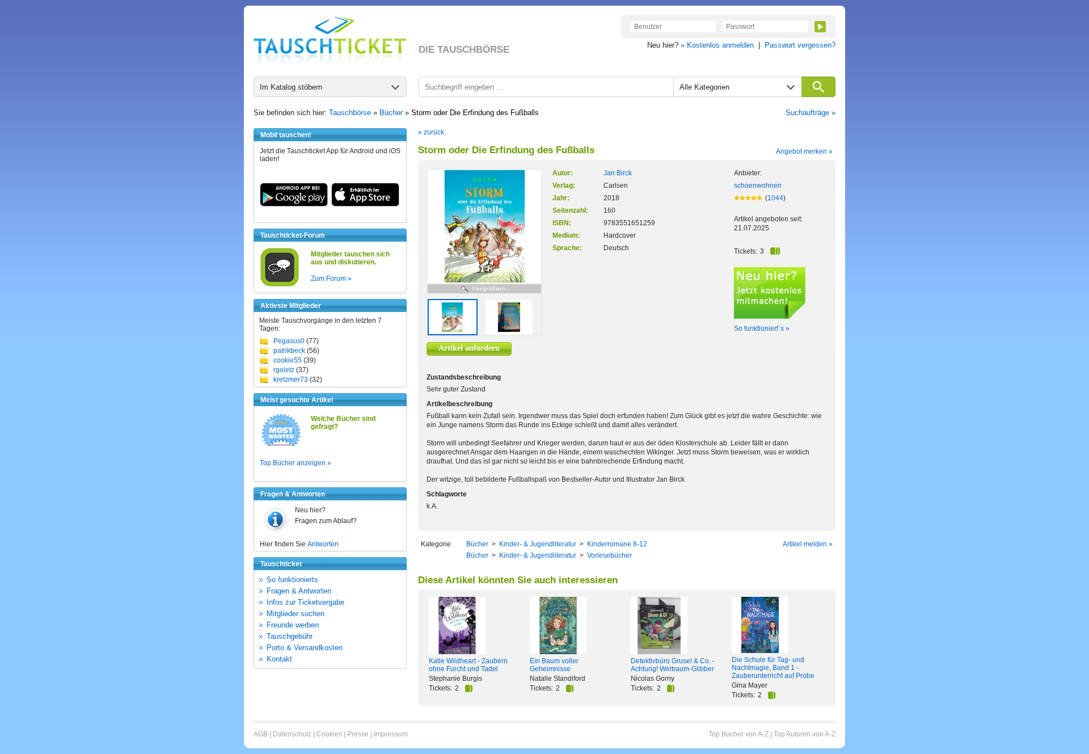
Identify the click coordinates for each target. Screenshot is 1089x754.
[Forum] (279, 285)
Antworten (323, 544)
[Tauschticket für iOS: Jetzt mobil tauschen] (365, 204)
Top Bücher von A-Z (738, 734)
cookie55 (287, 360)
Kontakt (279, 659)
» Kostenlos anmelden (717, 45)
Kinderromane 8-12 (617, 544)
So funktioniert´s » (762, 328)
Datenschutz (292, 734)
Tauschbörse (350, 112)
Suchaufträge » (810, 112)
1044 (775, 198)
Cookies (329, 734)
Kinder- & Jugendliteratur (537, 544)
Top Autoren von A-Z (804, 734)
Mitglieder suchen (295, 613)
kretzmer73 (290, 380)
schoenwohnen (758, 185)
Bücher (391, 112)
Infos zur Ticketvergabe (305, 602)
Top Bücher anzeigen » (295, 463)
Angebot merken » (804, 151)
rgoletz (283, 370)
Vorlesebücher (609, 555)
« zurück (431, 132)
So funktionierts (292, 579)
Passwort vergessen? (800, 45)
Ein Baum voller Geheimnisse (554, 665)
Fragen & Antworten (299, 591)
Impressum (391, 734)
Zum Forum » (331, 279)
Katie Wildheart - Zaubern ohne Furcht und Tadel (468, 665)
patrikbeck (289, 351)
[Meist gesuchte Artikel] (281, 445)
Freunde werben (293, 625)
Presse (358, 734)
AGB (261, 734)
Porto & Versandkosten (305, 647)
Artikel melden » (808, 544)
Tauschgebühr (290, 636)
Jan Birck (617, 173)
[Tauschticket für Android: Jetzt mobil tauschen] (294, 204)
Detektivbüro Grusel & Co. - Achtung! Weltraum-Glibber (673, 665)
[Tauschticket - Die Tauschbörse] (330, 40)
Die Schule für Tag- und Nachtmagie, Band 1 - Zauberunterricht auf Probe (773, 668)
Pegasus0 (289, 341)
